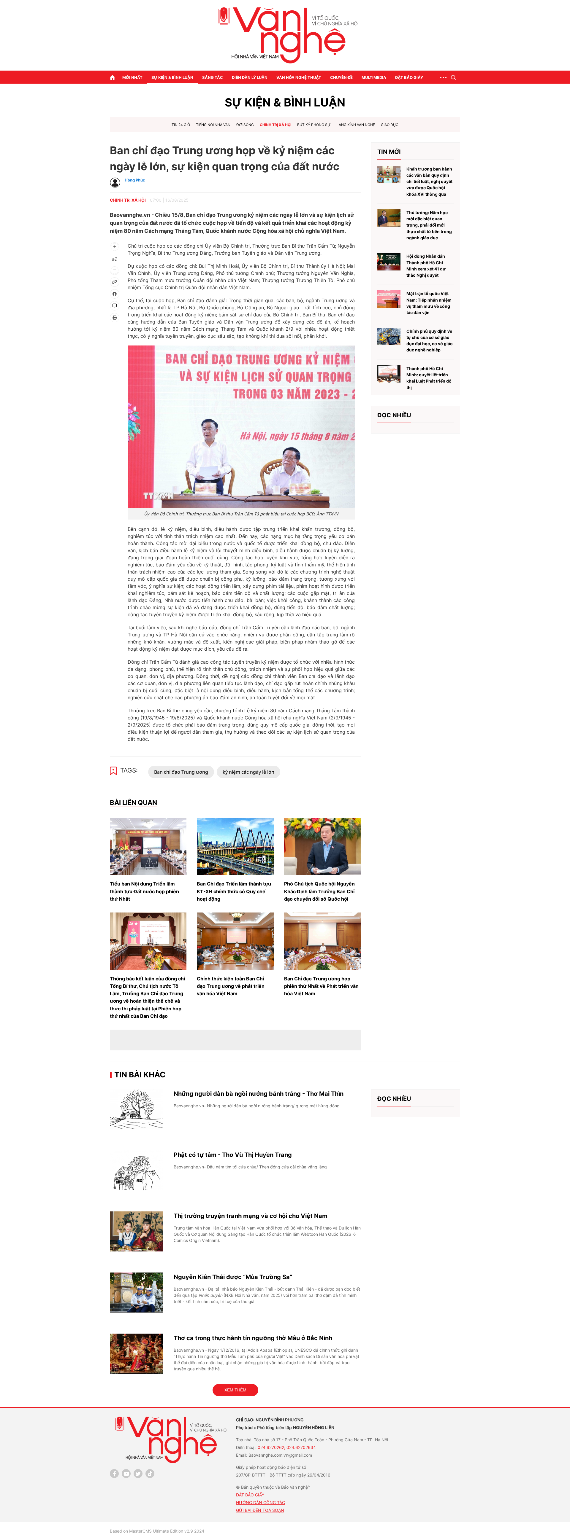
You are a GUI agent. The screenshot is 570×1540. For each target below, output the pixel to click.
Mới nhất (132, 77)
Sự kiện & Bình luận (172, 77)
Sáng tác (212, 77)
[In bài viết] (114, 317)
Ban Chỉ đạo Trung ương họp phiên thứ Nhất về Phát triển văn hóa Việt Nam (321, 986)
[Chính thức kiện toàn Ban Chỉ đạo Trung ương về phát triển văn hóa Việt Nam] (235, 941)
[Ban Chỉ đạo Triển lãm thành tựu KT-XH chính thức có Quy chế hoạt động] (235, 846)
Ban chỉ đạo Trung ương (181, 772)
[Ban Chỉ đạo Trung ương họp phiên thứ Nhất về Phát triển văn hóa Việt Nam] (322, 941)
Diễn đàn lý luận (249, 77)
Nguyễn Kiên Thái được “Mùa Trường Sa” (233, 1277)
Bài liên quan (133, 802)
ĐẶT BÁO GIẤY (250, 1494)
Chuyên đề (341, 77)
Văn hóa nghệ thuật (298, 77)
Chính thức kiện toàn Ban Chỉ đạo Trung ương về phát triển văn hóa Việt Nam (231, 986)
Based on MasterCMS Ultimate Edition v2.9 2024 (157, 1530)
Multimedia (374, 77)
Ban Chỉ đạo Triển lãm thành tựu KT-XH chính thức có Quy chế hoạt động (234, 891)
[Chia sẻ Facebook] (114, 294)
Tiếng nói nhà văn (213, 124)
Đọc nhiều (394, 415)
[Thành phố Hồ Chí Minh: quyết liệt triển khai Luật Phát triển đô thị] (388, 374)
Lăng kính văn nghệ (355, 124)
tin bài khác (140, 1074)
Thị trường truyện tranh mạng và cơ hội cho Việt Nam (250, 1215)
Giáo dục (389, 124)
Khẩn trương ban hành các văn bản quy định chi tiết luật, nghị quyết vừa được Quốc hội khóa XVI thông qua (429, 181)
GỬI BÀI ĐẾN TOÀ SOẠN (260, 1510)
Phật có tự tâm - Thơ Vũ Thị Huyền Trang (233, 1154)
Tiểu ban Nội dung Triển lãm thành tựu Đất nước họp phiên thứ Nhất (144, 891)
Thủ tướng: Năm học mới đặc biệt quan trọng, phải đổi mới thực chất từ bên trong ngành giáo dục (429, 225)
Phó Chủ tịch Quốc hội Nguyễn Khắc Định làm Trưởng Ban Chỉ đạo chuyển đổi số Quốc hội (319, 891)
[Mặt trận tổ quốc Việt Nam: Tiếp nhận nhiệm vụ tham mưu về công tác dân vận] (388, 299)
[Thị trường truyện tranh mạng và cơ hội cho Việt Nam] (136, 1231)
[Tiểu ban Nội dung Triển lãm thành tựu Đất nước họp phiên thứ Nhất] (148, 846)
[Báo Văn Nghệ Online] (285, 35)
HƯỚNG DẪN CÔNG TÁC (260, 1502)
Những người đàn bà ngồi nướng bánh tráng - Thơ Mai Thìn (258, 1093)
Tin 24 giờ (181, 124)
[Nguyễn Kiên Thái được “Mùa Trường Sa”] (136, 1293)
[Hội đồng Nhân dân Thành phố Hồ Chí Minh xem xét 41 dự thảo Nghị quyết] (388, 261)
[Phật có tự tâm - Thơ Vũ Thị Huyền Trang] (136, 1170)
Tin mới (389, 151)
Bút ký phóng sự (313, 124)
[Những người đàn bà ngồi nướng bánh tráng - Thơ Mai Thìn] (136, 1109)
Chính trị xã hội (275, 124)
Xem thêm (235, 1390)
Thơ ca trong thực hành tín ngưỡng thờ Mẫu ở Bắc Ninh (253, 1338)
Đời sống (245, 124)
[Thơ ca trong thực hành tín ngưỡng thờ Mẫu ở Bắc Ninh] (136, 1354)
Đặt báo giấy (409, 77)
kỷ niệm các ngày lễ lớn (248, 772)
